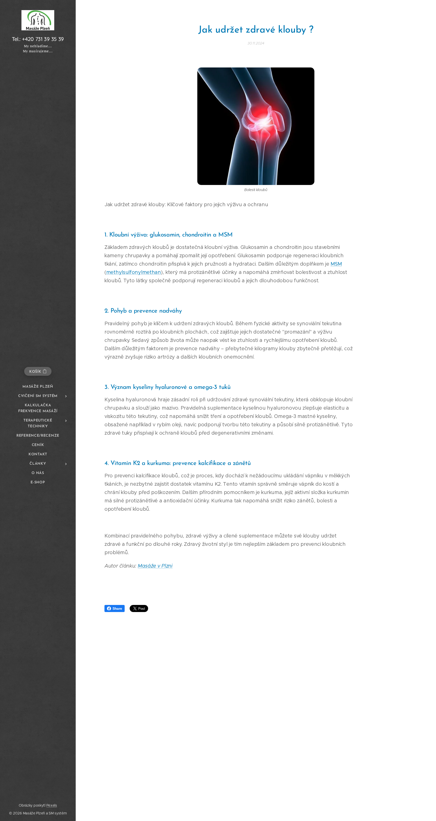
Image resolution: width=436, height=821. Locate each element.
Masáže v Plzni (155, 566)
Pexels (51, 805)
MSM (336, 264)
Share (117, 608)
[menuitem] (38, 387)
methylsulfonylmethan (133, 272)
